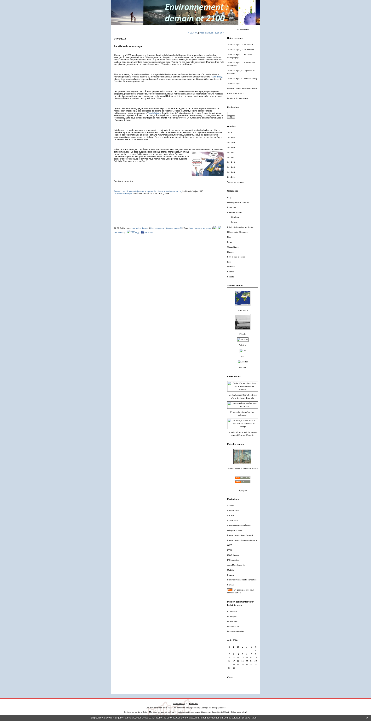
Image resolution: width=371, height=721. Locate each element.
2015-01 (231, 157)
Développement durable (238, 202)
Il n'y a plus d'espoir (236, 257)
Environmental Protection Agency (242, 540)
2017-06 (231, 142)
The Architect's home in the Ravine (242, 468)
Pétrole (234, 222)
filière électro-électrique (237, 232)
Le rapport (232, 616)
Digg (137, 232)
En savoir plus (249, 717)
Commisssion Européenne (239, 525)
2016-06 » (219, 33)
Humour (230, 252)
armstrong (207, 228)
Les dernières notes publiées (186, 708)
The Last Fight (233, 83)
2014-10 (231, 162)
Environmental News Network (240, 535)
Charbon (235, 217)
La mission (232, 611)
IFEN (229, 550)
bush (192, 228)
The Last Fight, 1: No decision (240, 50)
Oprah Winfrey (154, 113)
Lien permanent (157, 228)
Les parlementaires (235, 631)
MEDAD (230, 570)
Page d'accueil (206, 33)
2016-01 (231, 152)
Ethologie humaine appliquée (240, 227)
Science (230, 272)
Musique (231, 267)
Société (230, 277)
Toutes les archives (235, 182)
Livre (229, 262)
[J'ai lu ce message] (367, 717)
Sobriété (242, 345)
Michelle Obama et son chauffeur (242, 88)
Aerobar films (233, 510)
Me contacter (242, 30)
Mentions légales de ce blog (161, 712)
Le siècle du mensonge (237, 98)
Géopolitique (233, 247)
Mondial (242, 367)
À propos (243, 491)
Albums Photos (235, 285)
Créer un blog (179, 703)
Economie (231, 207)
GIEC (229, 545)
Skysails (230, 585)
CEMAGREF (232, 520)
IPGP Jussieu (233, 555)
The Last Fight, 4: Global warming (242, 78)
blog (244, 712)
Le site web (232, 621)
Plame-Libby (216, 77)
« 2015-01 (193, 33)
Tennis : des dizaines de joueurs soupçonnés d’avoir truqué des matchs (147, 191)
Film (229, 237)
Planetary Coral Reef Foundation (242, 580)
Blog (229, 197)
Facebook (148, 232)
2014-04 (231, 167)
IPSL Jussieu (233, 560)
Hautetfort (193, 703)
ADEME (230, 506)
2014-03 (231, 172)
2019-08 (231, 137)
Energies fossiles (234, 212)
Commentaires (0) (174, 228)
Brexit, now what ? (235, 93)
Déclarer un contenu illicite (135, 712)
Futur (229, 242)
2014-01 (231, 177)
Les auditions (233, 626)
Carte (230, 677)
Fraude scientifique (123, 193)
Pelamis (230, 575)
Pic (242, 356)
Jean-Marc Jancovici (236, 565)
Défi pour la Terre (235, 530)
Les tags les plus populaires (213, 708)
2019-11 (231, 132)
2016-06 (231, 147)
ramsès (198, 228)
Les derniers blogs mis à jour (158, 708)
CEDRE (230, 515)
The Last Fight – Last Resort (240, 45)
